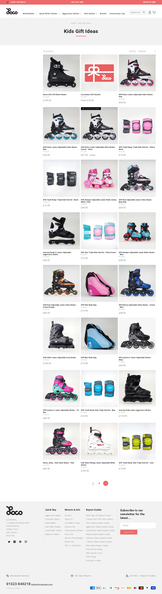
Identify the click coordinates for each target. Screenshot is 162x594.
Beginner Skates (52, 534)
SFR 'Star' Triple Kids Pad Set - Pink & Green (98, 252)
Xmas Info (69, 534)
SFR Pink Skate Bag (88, 305)
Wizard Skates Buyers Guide (98, 534)
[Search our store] (144, 12)
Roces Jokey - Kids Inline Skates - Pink (58, 463)
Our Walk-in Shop (72, 523)
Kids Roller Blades (53, 527)
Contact (68, 515)
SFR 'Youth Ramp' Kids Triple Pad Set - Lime (136, 463)
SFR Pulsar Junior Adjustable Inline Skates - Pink (136, 96)
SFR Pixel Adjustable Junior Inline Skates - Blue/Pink (136, 201)
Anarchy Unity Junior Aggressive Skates (135, 410)
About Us (69, 519)
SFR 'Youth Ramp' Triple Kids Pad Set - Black (60, 200)
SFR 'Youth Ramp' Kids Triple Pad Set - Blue (98, 410)
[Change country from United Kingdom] (8, 2)
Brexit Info (69, 541)
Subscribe (129, 532)
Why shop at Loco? (94, 553)
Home (73, 23)
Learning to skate (93, 560)
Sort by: (132, 51)
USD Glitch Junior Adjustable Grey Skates (59, 358)
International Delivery (74, 530)
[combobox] (138, 12)
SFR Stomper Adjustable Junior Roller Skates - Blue (137, 253)
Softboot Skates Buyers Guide (99, 538)
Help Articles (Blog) (94, 549)
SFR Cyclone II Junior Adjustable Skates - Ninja (135, 359)
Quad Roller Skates (48, 13)
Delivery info (70, 527)
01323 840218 (18, 583)
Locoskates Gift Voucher (91, 94)
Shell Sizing (91, 556)
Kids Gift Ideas (85, 23)
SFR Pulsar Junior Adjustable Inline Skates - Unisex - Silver (98, 148)
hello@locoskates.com (42, 584)
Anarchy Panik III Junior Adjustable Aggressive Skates (57, 253)
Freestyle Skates (52, 519)
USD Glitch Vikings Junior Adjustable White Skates (98, 464)
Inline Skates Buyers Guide (97, 523)
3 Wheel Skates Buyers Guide (99, 541)
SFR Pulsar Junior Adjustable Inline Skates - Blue (60, 148)
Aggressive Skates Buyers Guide (100, 527)
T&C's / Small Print (73, 545)
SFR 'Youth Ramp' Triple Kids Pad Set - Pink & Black (137, 148)
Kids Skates (89, 13)
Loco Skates (16, 588)
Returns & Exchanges (74, 538)
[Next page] (105, 483)
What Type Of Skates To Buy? (98, 515)
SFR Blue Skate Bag (88, 358)
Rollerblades (28, 13)
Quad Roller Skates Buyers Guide (100, 530)
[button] (154, 12)
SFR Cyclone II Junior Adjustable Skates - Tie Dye (61, 411)
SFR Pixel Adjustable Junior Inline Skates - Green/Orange (60, 306)
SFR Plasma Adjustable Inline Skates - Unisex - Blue (137, 306)
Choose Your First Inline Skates (99, 519)
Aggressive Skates (70, 13)
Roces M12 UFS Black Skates (54, 94)
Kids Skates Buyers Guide (97, 545)
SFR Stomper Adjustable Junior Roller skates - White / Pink (99, 201)
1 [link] (93, 483)
